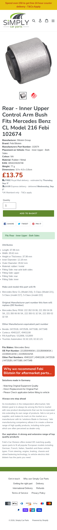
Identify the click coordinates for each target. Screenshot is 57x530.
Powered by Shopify (40, 520)
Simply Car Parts (22, 520)
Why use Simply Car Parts (36, 478)
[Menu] (53, 20)
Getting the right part (22, 483)
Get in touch (14, 478)
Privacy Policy (38, 493)
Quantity (6, 200)
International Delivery (23, 488)
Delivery (40, 483)
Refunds (40, 488)
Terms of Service (20, 493)
